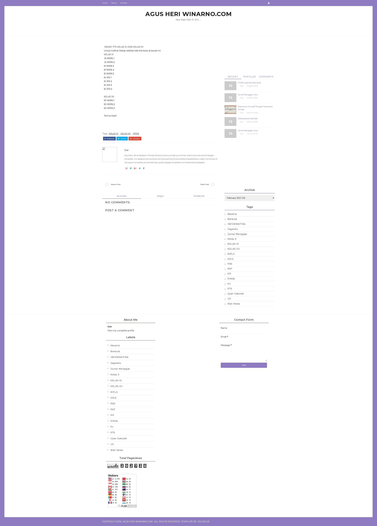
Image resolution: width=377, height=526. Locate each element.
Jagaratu (233, 229)
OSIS (231, 259)
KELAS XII (125, 133)
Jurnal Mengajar (237, 234)
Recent (233, 76)
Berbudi (232, 219)
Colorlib (203, 521)
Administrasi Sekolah (248, 118)
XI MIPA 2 (109, 62)
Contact (123, 3)
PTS (230, 288)
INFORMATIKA (237, 224)
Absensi (232, 214)
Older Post (204, 184)
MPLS (231, 254)
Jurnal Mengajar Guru (248, 94)
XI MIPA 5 (109, 73)
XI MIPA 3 (109, 66)
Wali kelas (234, 303)
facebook (110, 139)
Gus (126, 150)
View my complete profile (121, 330)
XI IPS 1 (108, 77)
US (229, 298)
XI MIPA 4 (109, 69)
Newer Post (116, 184)
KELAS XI (113, 133)
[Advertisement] (250, 52)
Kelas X (232, 239)
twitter (123, 139)
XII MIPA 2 (109, 104)
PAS (230, 263)
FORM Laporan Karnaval (249, 82)
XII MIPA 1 (109, 100)
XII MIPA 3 (109, 108)
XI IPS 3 (108, 85)
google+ (136, 139)
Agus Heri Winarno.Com (188, 14)
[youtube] (269, 3)
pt (229, 284)
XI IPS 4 (108, 89)
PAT (230, 268)
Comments (266, 76)
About (114, 3)
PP (229, 274)
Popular (249, 76)
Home (105, 3)
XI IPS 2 (108, 81)
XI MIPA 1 (109, 58)
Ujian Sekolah (236, 293)
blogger (121, 196)
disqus (160, 196)
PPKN (136, 133)
